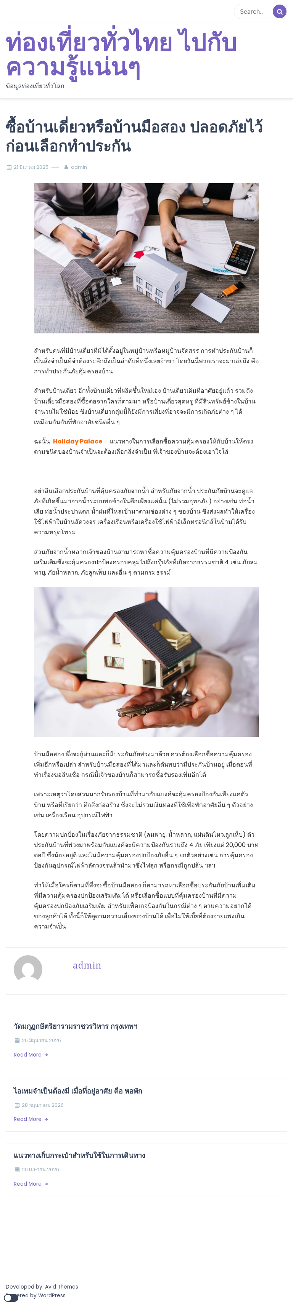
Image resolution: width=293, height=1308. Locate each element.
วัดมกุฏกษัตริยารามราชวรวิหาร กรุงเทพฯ (76, 1026)
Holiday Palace (77, 441)
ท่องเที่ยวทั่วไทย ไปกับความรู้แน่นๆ (121, 55)
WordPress (52, 1295)
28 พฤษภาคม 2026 (43, 1105)
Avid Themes (61, 1286)
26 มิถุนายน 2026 (41, 1040)
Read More (28, 1054)
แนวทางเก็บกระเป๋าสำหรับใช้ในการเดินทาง (79, 1155)
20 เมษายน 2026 (40, 1169)
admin (79, 167)
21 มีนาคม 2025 (31, 167)
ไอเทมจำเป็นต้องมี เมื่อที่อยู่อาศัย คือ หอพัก (78, 1091)
